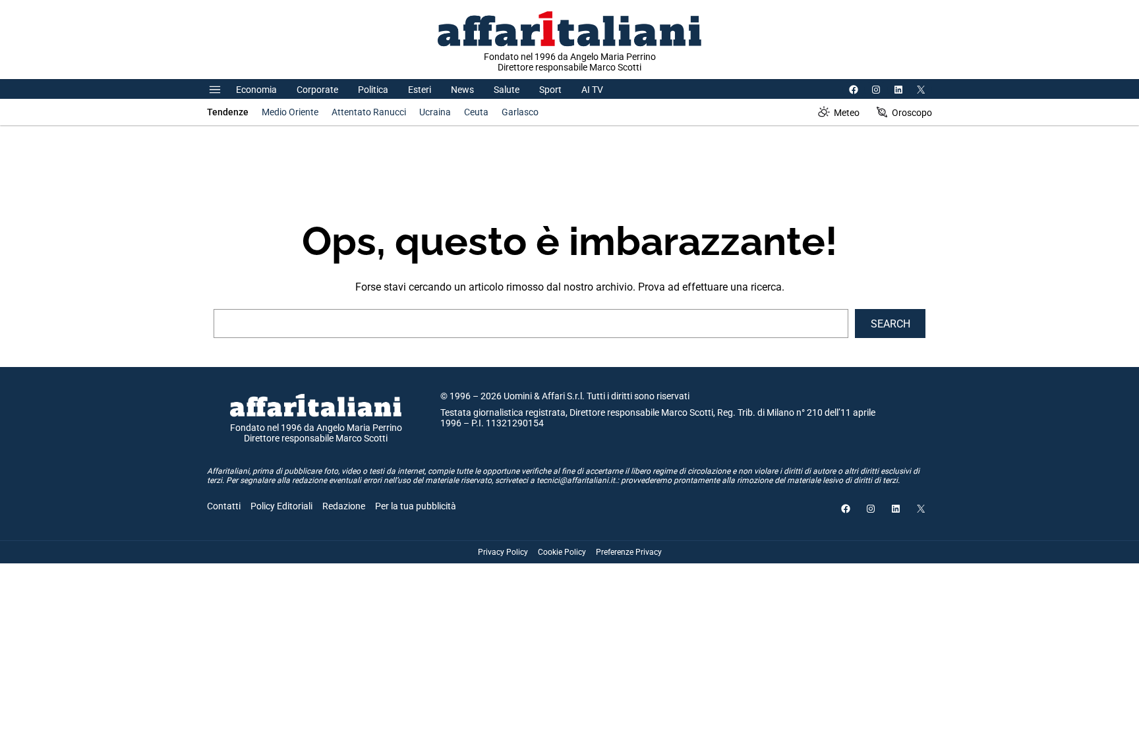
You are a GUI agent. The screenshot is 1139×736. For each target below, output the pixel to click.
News (462, 89)
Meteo (847, 112)
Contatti (224, 506)
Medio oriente (290, 112)
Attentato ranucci (369, 112)
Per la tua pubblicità (415, 506)
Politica (373, 89)
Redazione (343, 506)
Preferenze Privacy (629, 552)
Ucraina (435, 112)
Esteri (419, 89)
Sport (550, 89)
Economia (256, 89)
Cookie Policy (562, 552)
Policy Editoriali (281, 506)
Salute (506, 89)
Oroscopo (912, 112)
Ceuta (476, 112)
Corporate (317, 89)
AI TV (592, 89)
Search (890, 324)
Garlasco (520, 112)
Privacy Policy (503, 552)
